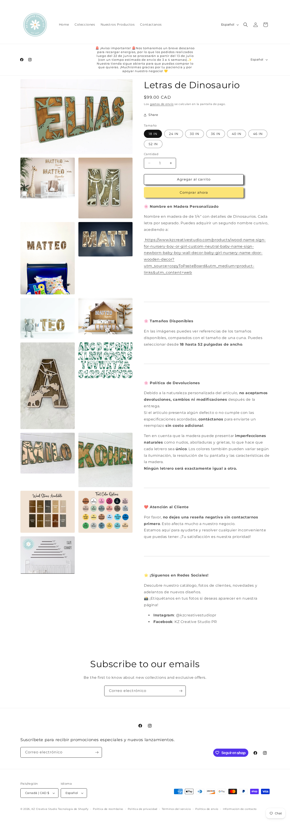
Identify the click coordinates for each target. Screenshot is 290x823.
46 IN (258, 134)
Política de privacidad (142, 809)
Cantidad (151, 154)
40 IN (236, 134)
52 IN (153, 144)
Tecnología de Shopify (73, 809)
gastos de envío (162, 104)
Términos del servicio (176, 809)
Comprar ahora (194, 192)
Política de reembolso (108, 809)
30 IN (194, 134)
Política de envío (206, 809)
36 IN (215, 134)
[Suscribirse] (181, 691)
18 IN (153, 134)
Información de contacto (240, 809)
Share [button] (153, 115)
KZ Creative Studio (44, 809)
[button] (246, 25)
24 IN (173, 134)
